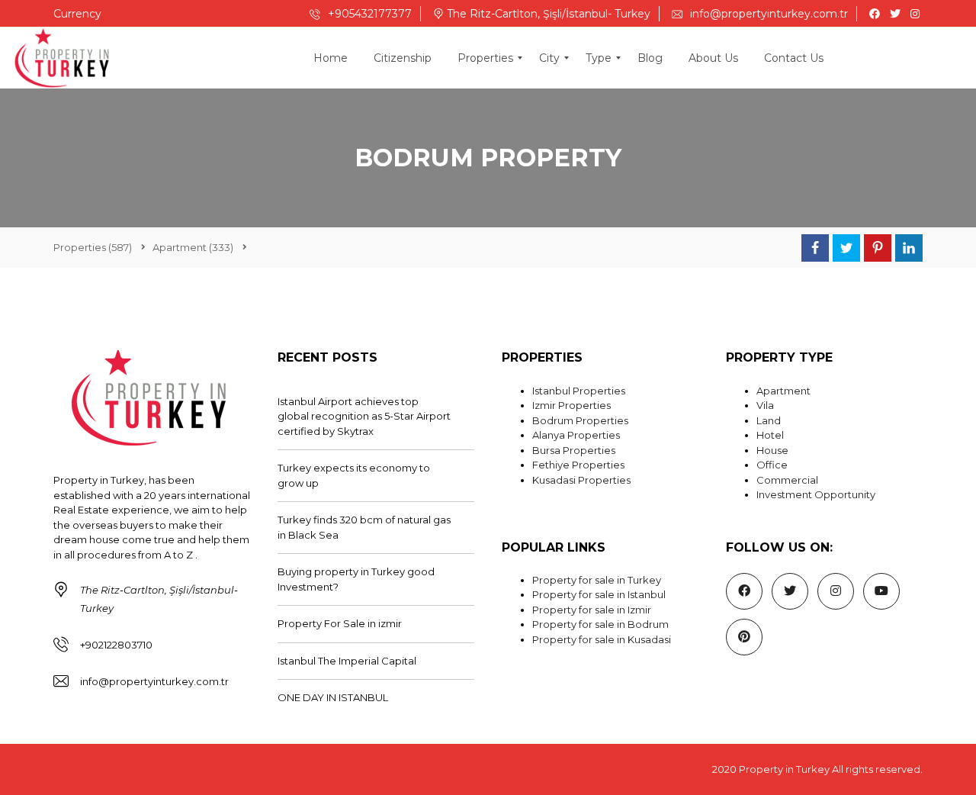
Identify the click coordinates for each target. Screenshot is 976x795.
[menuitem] (330, 58)
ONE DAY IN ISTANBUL (333, 697)
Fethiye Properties (578, 465)
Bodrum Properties (580, 420)
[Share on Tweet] (846, 248)
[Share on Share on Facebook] (815, 248)
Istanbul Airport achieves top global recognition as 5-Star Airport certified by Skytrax (364, 416)
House (772, 450)
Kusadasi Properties (581, 480)
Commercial (787, 480)
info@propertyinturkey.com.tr (767, 14)
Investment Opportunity (815, 494)
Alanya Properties (576, 435)
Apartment (783, 391)
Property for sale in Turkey (596, 580)
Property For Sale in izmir (340, 623)
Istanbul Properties (578, 391)
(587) (92, 247)
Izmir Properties (571, 405)
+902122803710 (116, 645)
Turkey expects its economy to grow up (354, 475)
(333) (192, 247)
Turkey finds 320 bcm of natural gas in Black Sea (364, 527)
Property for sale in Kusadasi (601, 639)
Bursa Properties (573, 450)
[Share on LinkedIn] (909, 248)
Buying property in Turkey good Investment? (356, 579)
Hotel (770, 435)
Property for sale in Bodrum (600, 624)
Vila (765, 405)
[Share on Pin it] (877, 248)
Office (772, 465)
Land (768, 420)
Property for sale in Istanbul (599, 594)
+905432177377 (368, 14)
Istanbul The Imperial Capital (347, 661)
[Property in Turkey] (62, 58)
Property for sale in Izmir (591, 609)
